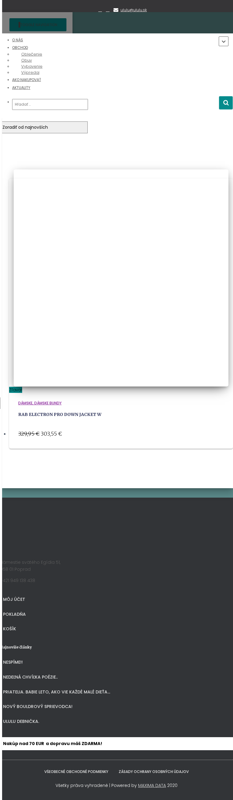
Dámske (25, 403)
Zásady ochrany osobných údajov (154, 771)
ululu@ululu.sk (133, 9)
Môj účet (14, 599)
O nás (17, 40)
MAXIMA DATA (152, 785)
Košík (9, 629)
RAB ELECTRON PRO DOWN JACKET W (59, 414)
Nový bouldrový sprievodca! (38, 706)
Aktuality (21, 87)
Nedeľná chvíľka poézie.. (30, 677)
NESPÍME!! (13, 662)
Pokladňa (14, 614)
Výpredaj (30, 72)
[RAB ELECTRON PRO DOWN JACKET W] (121, 383)
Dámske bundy (48, 403)
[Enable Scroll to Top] (221, 787)
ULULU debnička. (21, 721)
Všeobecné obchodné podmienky (76, 771)
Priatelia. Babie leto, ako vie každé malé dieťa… (56, 692)
